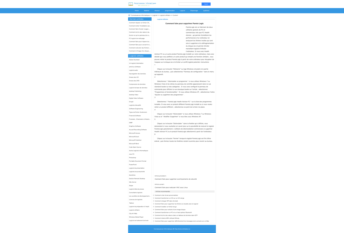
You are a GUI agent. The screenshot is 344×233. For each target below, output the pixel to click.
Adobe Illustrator (134, 60)
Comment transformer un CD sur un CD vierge (170, 198)
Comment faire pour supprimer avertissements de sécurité (176, 179)
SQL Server (132, 182)
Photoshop (132, 157)
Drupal (131, 102)
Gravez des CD (134, 77)
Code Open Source (135, 147)
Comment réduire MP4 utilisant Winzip (167, 218)
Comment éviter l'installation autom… (140, 26)
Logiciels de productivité (137, 171)
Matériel (146, 10)
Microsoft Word (134, 143)
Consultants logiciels (135, 192)
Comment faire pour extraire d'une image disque (170, 209)
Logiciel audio (133, 70)
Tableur (131, 203)
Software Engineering (136, 109)
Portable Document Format (137, 161)
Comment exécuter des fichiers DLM (140, 48)
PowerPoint (133, 164)
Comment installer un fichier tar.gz (166, 207)
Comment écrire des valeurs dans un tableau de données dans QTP (176, 215)
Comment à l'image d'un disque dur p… (140, 51)
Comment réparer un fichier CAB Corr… (140, 23)
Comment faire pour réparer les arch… (140, 41)
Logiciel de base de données (138, 88)
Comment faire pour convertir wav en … (140, 45)
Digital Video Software (136, 98)
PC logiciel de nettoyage (137, 38)
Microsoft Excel (134, 136)
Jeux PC (131, 154)
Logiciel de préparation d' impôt (139, 206)
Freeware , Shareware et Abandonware (140, 119)
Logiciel (182, 10)
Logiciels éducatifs (135, 105)
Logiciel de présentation (136, 168)
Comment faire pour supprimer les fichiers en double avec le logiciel (177, 204)
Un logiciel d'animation (136, 63)
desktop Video (133, 95)
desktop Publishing (135, 91)
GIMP (130, 122)
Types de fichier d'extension (138, 112)
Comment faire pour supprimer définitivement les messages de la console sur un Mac (182, 221)
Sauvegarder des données (137, 74)
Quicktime (132, 175)
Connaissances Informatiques (140, 15)
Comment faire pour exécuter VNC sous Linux (171, 187)
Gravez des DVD (134, 81)
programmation (170, 10)
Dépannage (194, 10)
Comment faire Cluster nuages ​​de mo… (140, 29)
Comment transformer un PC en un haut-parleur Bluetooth (173, 212)
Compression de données (137, 84)
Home (137, 10)
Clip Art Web (133, 213)
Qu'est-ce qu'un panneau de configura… (140, 35)
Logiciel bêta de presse (136, 189)
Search (206, 4)
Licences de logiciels (135, 199)
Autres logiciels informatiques (138, 150)
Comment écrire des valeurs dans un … (140, 32)
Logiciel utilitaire (165, 15)
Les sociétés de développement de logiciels (140, 196)
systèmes (206, 10)
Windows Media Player (136, 217)
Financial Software (135, 115)
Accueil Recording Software (138, 129)
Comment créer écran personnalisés (166, 195)
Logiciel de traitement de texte (138, 220)
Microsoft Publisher (135, 140)
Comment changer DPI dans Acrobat (166, 201)
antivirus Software (135, 67)
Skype (131, 185)
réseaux (157, 10)
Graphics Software (135, 126)
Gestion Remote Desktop (137, 178)
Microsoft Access (134, 133)
